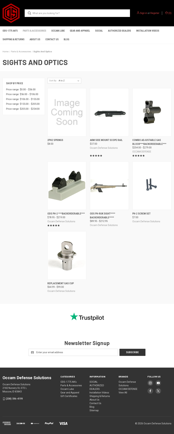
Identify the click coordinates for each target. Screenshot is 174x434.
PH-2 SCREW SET (141, 213)
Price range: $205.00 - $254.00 (23, 108)
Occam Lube (58, 30)
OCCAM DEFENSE (128, 389)
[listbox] (69, 80)
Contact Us (52, 39)
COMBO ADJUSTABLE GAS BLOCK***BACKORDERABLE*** (149, 142)
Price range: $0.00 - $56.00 (21, 89)
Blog (66, 39)
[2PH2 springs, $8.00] (67, 112)
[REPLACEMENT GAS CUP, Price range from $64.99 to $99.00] (67, 255)
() (169, 13)
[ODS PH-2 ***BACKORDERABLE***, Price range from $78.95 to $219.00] (67, 185)
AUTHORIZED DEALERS (119, 30)
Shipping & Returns (13, 39)
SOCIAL (99, 30)
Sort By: (53, 80)
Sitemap (94, 410)
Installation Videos (147, 30)
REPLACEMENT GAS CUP (60, 283)
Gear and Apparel (80, 30)
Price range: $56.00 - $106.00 (22, 94)
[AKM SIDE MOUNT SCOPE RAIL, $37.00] (109, 112)
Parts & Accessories (34, 30)
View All (123, 392)
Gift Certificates (68, 396)
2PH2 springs (55, 140)
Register (154, 13)
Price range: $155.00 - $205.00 (23, 103)
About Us (35, 39)
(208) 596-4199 (14, 398)
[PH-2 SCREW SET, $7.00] (152, 185)
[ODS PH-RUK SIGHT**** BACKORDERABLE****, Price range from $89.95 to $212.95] (109, 185)
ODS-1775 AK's (10, 30)
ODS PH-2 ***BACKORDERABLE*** (66, 213)
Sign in (143, 13)
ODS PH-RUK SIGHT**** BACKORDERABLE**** (102, 215)
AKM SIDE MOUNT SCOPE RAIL (106, 140)
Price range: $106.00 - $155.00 (23, 99)
